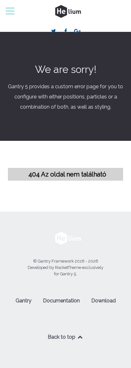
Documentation (61, 301)
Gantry (23, 301)
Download (103, 301)
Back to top (62, 337)
